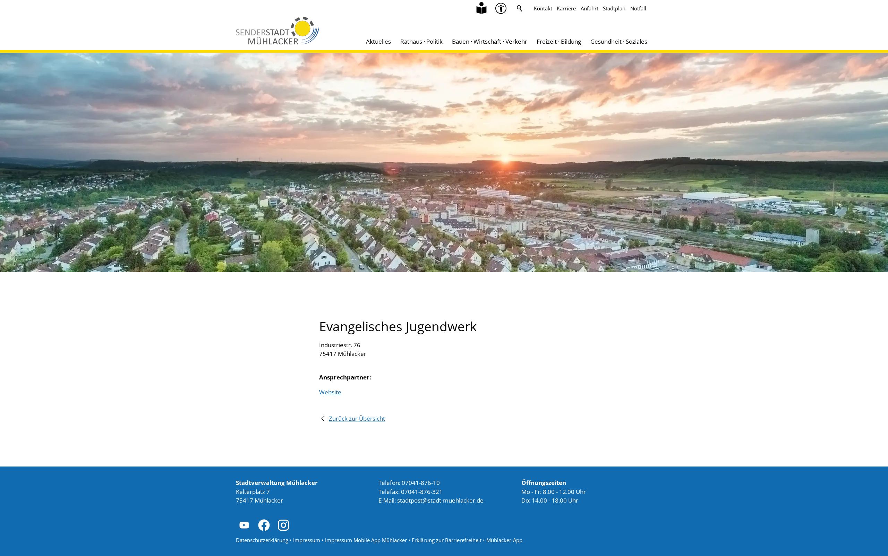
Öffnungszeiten (543, 483)
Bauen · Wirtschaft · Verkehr (489, 41)
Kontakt (543, 8)
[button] (500, 8)
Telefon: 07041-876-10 (409, 483)
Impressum (306, 540)
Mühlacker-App (504, 540)
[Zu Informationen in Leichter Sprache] (481, 8)
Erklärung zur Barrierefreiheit (446, 540)
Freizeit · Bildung (559, 41)
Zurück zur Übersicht (357, 418)
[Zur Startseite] (277, 30)
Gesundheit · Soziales (618, 41)
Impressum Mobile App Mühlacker (366, 540)
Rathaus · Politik (421, 41)
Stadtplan (614, 8)
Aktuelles (378, 41)
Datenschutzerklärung (262, 540)
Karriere (566, 8)
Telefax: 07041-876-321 (410, 492)
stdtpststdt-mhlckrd (438, 500)
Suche (519, 8)
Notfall (638, 8)
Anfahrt (589, 8)
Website (330, 392)
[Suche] (519, 8)
